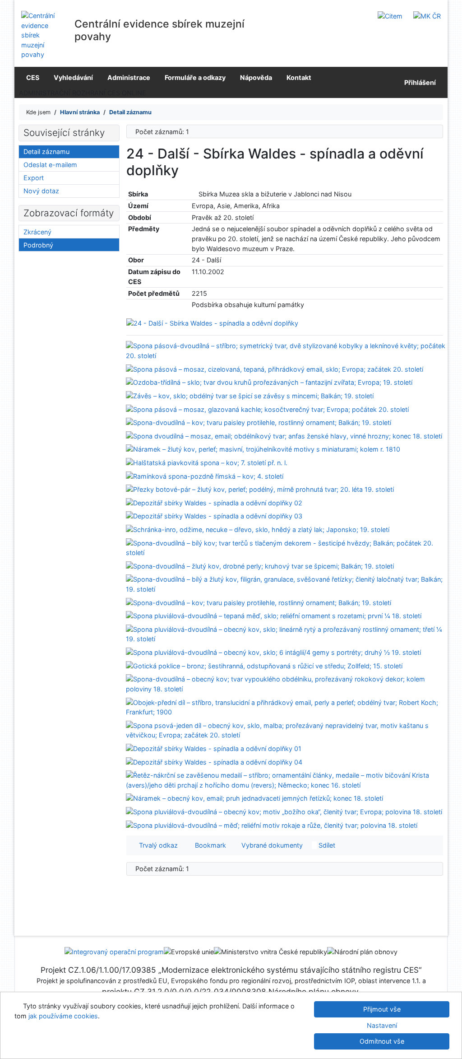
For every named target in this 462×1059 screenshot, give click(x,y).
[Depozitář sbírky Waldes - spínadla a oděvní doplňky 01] (213, 748)
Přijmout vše (382, 1009)
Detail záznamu (46, 151)
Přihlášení (419, 82)
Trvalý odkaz (156, 845)
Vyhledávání (73, 77)
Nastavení (382, 1025)
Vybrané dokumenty (271, 845)
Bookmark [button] (208, 845)
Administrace (128, 77)
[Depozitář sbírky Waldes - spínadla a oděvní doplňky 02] (214, 502)
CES (32, 77)
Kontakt (298, 77)
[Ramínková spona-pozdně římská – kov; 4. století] (204, 475)
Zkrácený (37, 232)
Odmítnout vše (382, 1041)
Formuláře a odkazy (195, 77)
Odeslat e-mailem (50, 164)
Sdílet (326, 845)
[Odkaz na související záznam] (194, 194)
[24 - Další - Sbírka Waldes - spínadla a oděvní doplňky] (212, 323)
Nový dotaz (41, 191)
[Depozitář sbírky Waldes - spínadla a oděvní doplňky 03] (214, 515)
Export (33, 178)
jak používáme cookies (63, 1016)
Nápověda (256, 77)
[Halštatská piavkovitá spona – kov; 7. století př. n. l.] (206, 462)
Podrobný (38, 245)
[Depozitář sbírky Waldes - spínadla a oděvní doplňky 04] (214, 761)
